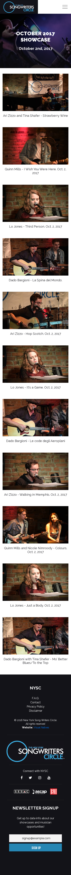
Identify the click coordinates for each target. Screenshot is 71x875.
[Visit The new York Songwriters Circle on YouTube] (49, 778)
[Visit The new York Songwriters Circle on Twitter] (30, 778)
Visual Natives (41, 727)
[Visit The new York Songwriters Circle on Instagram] (40, 778)
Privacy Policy (35, 706)
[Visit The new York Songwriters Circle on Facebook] (21, 778)
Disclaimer (35, 710)
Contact (35, 702)
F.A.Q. (35, 698)
